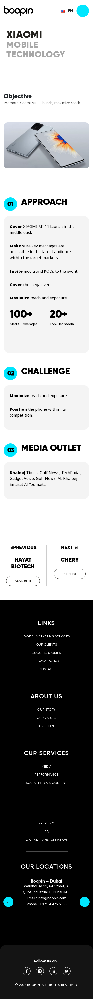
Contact (46, 669)
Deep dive (70, 574)
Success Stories (46, 653)
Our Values (46, 718)
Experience (46, 823)
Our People (47, 726)
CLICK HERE (23, 580)
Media (46, 766)
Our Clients (46, 644)
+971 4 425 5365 (53, 904)
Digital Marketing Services (46, 636)
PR (46, 831)
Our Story (46, 709)
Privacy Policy (46, 661)
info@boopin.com (52, 898)
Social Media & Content (46, 783)
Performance (46, 774)
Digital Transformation (46, 839)
